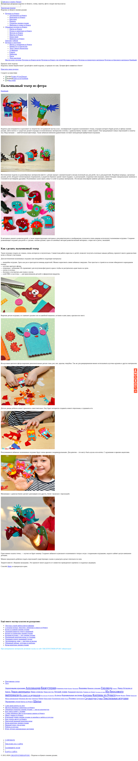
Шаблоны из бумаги (16, 39)
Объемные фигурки (25, 698)
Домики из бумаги (89, 692)
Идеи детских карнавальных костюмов (19, 729)
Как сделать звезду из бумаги (16, 719)
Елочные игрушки (100, 692)
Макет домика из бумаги (14, 715)
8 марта (12, 52)
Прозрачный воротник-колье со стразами (20, 637)
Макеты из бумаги (16, 35)
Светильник (80, 698)
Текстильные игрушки (115, 698)
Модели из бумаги (16, 33)
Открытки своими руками (19, 23)
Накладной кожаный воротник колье (18, 721)
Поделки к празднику (13, 42)
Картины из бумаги (104, 695)
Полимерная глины (58, 698)
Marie (10, 566)
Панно (40, 699)
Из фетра (58, 695)
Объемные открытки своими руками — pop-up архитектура (27, 709)
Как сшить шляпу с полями (15, 711)
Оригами (8, 41)
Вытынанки (75, 688)
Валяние (70, 688)
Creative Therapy (15, 2)
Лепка (128, 695)
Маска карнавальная (11, 698)
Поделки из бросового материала (116, 60)
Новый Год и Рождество (18, 46)
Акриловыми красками (15, 688)
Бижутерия (48, 688)
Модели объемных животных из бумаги (20, 707)
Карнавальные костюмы (72, 695)
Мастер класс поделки (13, 60)
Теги (7, 683)
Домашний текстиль (75, 692)
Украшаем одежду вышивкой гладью (18, 639)
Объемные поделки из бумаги (16, 27)
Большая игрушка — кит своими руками (20, 635)
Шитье (37, 701)
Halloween (13, 54)
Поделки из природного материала (91, 60)
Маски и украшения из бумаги (20, 44)
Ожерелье (35, 698)
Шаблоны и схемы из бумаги (20, 25)
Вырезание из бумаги (17, 17)
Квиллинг (13, 19)
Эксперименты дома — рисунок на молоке (21, 641)
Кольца (123, 695)
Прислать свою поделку (10, 69)
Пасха (11, 56)
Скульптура (90, 698)
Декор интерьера (20, 691)
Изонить (12, 21)
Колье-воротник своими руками (17, 645)
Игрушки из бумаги (70, 60)
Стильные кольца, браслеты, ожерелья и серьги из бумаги (26, 628)
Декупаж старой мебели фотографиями (19, 626)
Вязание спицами (94, 688)
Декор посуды (48, 692)
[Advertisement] (32, 594)
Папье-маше (48, 698)
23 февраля (13, 50)
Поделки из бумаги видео (31, 60)
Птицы (66, 698)
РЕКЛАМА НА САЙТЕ (14, 744)
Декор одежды (36, 692)
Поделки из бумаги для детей (52, 60)
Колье (118, 695)
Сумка (100, 698)
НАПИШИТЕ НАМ (12, 748)
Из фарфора (51, 695)
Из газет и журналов (29, 695)
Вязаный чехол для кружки (15, 725)
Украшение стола (12, 701)
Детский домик (60, 692)
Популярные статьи (12, 681)
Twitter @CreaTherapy (19, 76)
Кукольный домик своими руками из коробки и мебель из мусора (29, 717)
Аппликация (33, 688)
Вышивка (83, 688)
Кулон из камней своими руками (17, 629)
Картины (87, 695)
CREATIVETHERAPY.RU (20, 755)
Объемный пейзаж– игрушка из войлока (20, 643)
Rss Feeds (12, 80)
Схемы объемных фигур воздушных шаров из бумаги (25, 713)
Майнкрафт (134, 695)
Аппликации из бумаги (18, 15)
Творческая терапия (8, 8)
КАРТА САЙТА (11, 752)
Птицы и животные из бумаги (20, 31)
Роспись (72, 698)
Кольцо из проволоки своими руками (19, 633)
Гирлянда (106, 688)
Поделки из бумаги (12, 13)
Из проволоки (44, 695)
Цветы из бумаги (15, 29)
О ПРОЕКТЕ (10, 740)
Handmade (133, 60)
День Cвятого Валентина (18, 48)
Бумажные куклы (61, 688)
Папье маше (13, 37)
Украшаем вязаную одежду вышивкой (19, 631)
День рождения (15, 58)
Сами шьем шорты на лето (15, 706)
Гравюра (115, 688)
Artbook (15, 41)
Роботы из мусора (11, 727)
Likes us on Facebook (20, 78)
